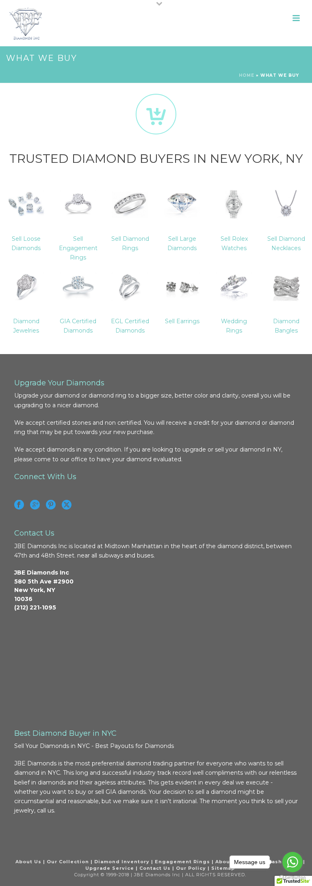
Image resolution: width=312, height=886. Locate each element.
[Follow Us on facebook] (19, 505)
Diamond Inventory (122, 861)
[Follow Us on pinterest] (51, 505)
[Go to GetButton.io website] (293, 877)
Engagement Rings (182, 861)
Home (246, 75)
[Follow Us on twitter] (67, 505)
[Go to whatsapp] (292, 862)
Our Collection (68, 861)
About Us (28, 861)
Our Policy (191, 868)
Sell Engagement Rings (78, 248)
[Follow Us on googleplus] (35, 505)
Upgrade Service (109, 868)
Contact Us (155, 868)
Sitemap (223, 868)
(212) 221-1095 (35, 607)
